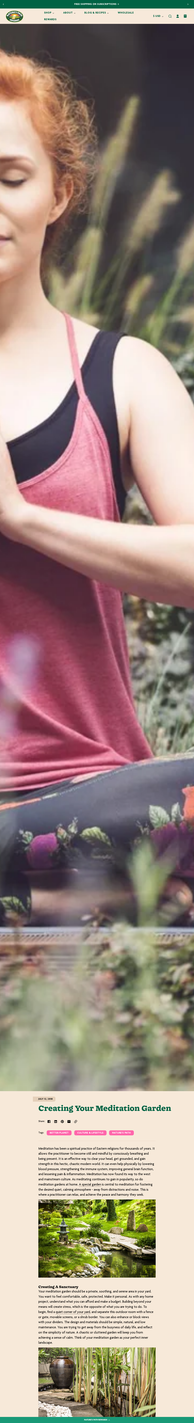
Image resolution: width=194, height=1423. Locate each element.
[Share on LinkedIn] (55, 1121)
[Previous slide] (3, 4)
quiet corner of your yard (73, 1312)
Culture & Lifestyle (90, 1133)
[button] (170, 16)
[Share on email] (69, 1121)
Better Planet (59, 1133)
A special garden (90, 1184)
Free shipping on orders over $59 (94, 4)
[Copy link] (75, 1121)
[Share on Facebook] (49, 1121)
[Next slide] (188, 4)
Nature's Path (121, 1133)
